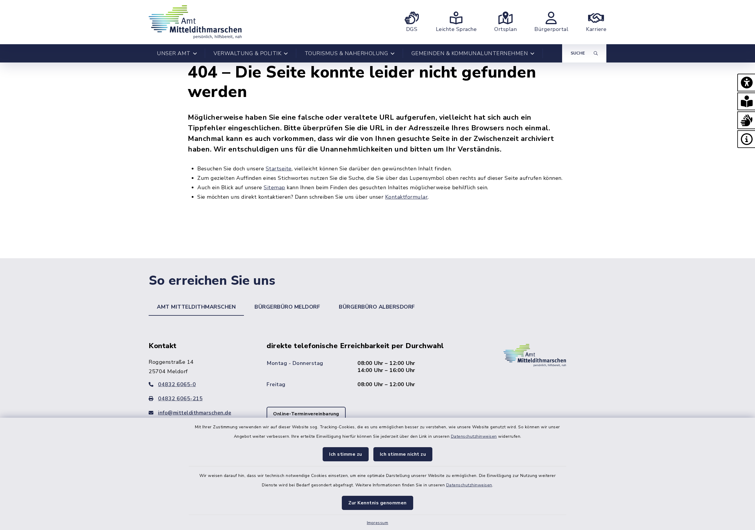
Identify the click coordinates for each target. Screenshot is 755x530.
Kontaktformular (406, 196)
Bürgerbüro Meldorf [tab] (287, 306)
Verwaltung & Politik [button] (247, 53)
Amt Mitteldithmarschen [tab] (196, 306)
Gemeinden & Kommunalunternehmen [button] (469, 53)
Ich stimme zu (345, 454)
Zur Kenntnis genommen (377, 503)
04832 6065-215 (180, 398)
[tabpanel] (377, 389)
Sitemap (274, 187)
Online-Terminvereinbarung (306, 414)
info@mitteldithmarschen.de (194, 412)
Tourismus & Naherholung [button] (346, 53)
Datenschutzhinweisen (474, 436)
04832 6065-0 (177, 384)
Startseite (279, 168)
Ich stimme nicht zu (403, 454)
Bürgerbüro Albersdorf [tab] (377, 306)
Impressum (377, 523)
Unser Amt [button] (174, 53)
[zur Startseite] (195, 22)
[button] (746, 82)
